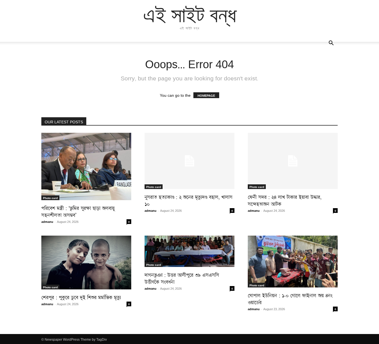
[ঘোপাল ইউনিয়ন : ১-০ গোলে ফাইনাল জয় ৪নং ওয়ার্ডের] (293, 261)
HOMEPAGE (206, 95)
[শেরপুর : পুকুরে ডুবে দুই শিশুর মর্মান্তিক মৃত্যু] (86, 262)
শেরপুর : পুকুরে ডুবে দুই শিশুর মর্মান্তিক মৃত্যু (81, 296)
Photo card (50, 197)
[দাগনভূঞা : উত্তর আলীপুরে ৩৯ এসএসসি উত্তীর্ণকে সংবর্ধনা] (189, 251)
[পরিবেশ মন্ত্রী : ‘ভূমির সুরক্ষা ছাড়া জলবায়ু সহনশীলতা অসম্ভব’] (86, 166)
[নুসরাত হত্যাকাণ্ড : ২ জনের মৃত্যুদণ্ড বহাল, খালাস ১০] (189, 161)
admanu (47, 221)
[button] (331, 43)
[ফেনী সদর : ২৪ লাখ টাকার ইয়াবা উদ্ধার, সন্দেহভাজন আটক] (293, 161)
